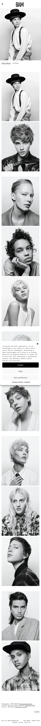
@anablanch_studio (21, 707)
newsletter (27, 722)
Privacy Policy (17, 382)
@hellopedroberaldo (26, 704)
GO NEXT (37, 711)
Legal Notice (26, 720)
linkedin (20, 722)
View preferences (20, 377)
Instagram (14, 722)
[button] (37, 344)
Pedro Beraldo (6, 63)
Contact (27, 382)
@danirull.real (30, 705)
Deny (20, 371)
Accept (20, 365)
